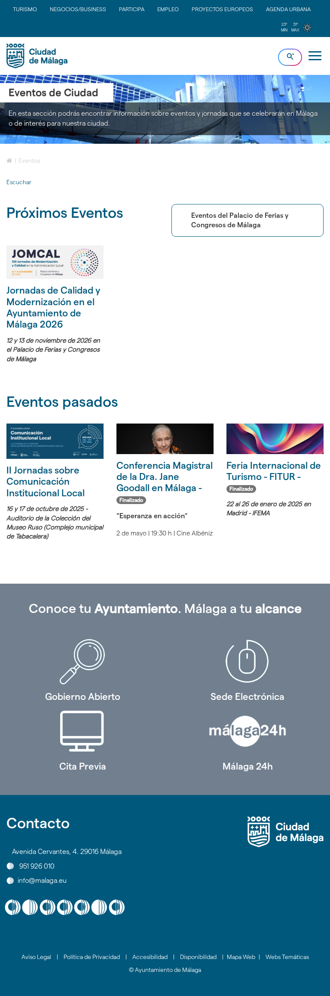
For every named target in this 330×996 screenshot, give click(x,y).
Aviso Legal (36, 956)
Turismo (25, 9)
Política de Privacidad (92, 956)
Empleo (168, 9)
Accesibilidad (150, 956)
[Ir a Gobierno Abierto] (82, 661)
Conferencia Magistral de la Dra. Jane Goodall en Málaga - (164, 481)
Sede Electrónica (247, 696)
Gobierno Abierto (82, 696)
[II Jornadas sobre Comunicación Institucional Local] (55, 441)
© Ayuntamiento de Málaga (165, 969)
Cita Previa (82, 766)
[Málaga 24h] (247, 731)
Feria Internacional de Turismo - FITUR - (273, 476)
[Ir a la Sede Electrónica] (247, 661)
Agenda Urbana (288, 9)
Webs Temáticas (287, 956)
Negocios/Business (78, 9)
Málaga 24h (248, 766)
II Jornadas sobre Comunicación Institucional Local (45, 481)
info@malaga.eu (42, 880)
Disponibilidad (198, 956)
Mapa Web (241, 956)
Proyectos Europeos (222, 9)
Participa (131, 9)
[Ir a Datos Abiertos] (82, 731)
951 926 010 (37, 865)
